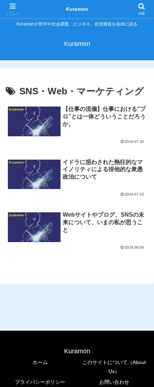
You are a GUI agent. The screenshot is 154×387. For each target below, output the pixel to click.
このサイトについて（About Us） (114, 366)
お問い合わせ (114, 382)
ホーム (40, 362)
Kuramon (77, 9)
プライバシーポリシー (40, 382)
